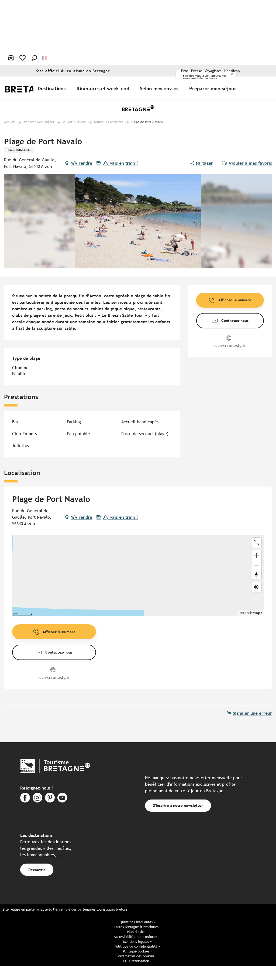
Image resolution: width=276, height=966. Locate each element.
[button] (34, 58)
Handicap (232, 71)
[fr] (45, 57)
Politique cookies (136, 951)
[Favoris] (23, 58)
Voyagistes (213, 71)
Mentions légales (136, 942)
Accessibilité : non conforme (136, 937)
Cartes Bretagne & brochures (136, 927)
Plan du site (136, 932)
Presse (196, 71)
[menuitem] (52, 88)
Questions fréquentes (136, 922)
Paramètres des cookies (136, 956)
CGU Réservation (136, 961)
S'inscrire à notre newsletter (178, 805)
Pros (184, 71)
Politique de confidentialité (136, 946)
